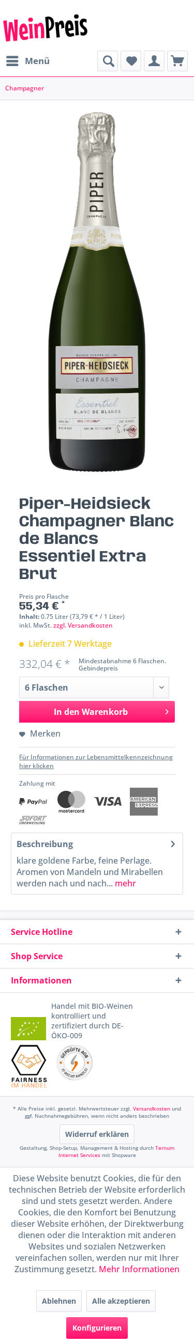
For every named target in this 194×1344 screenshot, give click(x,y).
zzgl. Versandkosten (83, 625)
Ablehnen (59, 1301)
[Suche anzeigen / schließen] (107, 61)
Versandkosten (151, 1108)
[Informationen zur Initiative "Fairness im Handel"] (29, 1066)
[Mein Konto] (154, 61)
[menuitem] (27, 61)
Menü (37, 61)
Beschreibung (45, 844)
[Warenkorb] (177, 61)
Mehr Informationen (139, 1269)
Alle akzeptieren (121, 1301)
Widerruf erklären (97, 1134)
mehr (124, 883)
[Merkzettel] (131, 61)
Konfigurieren (97, 1328)
